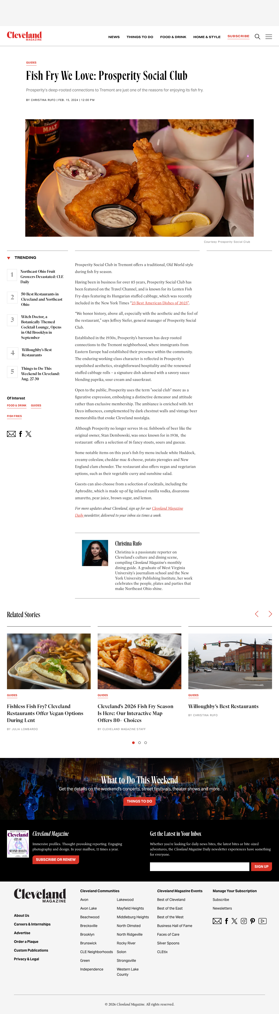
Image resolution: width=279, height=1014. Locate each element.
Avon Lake (88, 908)
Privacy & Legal (26, 959)
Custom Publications (31, 950)
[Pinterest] (252, 921)
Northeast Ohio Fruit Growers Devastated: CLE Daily (41, 277)
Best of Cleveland (171, 899)
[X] (234, 921)
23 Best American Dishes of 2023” (160, 303)
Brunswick (88, 943)
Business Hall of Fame (174, 925)
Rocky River (126, 943)
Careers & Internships (32, 924)
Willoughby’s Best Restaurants (37, 352)
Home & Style (207, 37)
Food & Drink (173, 37)
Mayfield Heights (130, 908)
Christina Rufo (43, 100)
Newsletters (222, 908)
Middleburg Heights (133, 917)
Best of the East (170, 908)
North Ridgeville (130, 934)
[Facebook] (226, 921)
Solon (121, 952)
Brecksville (88, 925)
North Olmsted (129, 925)
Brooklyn (87, 934)
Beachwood (89, 917)
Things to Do (140, 37)
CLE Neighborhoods (96, 952)
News (114, 37)
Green (85, 960)
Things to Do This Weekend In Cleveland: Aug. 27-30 (40, 374)
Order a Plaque (26, 941)
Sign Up (262, 866)
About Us (21, 915)
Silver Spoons (168, 943)
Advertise (22, 933)
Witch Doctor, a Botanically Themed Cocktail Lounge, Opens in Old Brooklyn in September (41, 327)
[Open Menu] (268, 37)
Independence (91, 969)
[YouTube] (263, 921)
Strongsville (126, 960)
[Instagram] (244, 921)
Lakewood (125, 899)
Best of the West (170, 917)
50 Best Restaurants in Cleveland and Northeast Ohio (41, 299)
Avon (84, 899)
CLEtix (162, 952)
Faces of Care (168, 934)
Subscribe (239, 36)
